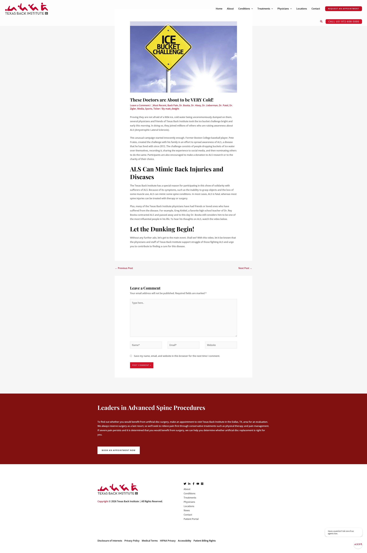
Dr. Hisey (196, 105)
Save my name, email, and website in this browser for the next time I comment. (177, 356)
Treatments (190, 497)
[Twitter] (185, 483)
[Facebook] (193, 483)
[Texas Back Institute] (26, 8)
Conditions (189, 493)
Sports (148, 108)
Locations (189, 506)
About (187, 489)
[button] (251, 8)
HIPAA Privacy (168, 540)
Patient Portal (191, 519)
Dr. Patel (223, 105)
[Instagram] (202, 483)
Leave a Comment (140, 105)
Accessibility (184, 540)
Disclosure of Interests (109, 540)
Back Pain (172, 105)
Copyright (102, 501)
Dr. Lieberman (210, 105)
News (187, 510)
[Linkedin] (189, 483)
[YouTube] (198, 483)
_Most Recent (159, 105)
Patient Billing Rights (205, 540)
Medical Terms (150, 540)
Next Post (245, 268)
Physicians (189, 501)
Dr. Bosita (184, 105)
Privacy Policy (131, 540)
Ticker (156, 108)
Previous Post (124, 268)
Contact (188, 514)
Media (140, 108)
